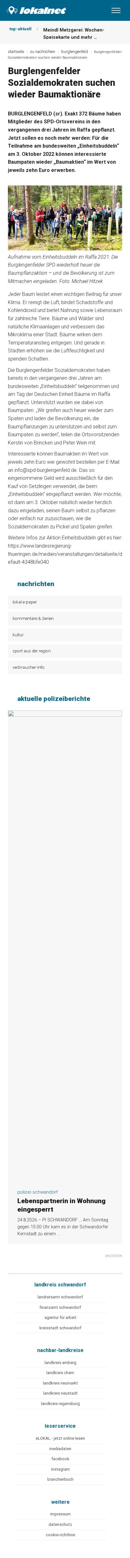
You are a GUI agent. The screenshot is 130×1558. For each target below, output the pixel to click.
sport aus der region (32, 650)
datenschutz (60, 1524)
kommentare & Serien (33, 618)
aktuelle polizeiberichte (53, 699)
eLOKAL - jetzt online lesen (60, 1438)
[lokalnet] (33, 9)
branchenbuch (60, 1479)
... (58, 1234)
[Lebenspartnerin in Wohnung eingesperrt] (65, 1179)
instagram (60, 1469)
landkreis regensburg (60, 1403)
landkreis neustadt (60, 1393)
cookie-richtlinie (60, 1534)
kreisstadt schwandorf (60, 1328)
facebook (60, 1458)
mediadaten (60, 1448)
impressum (60, 1514)
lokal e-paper (25, 601)
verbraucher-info (28, 667)
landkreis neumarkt (60, 1383)
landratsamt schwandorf (60, 1297)
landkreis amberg (60, 1362)
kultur (18, 634)
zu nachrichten (42, 51)
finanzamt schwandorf (60, 1307)
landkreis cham (60, 1372)
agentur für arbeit (60, 1317)
